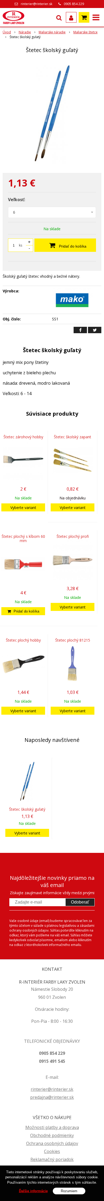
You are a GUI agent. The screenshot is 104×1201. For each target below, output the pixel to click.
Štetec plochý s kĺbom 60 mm (23, 538)
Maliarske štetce (85, 32)
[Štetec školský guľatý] (52, 114)
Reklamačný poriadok (52, 1159)
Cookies (52, 1151)
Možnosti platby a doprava (52, 1127)
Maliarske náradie (52, 32)
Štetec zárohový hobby (23, 436)
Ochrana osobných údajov (52, 1143)
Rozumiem (69, 1191)
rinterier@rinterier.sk (36, 4)
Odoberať (80, 902)
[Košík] (84, 17)
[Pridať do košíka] (23, 611)
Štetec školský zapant (72, 436)
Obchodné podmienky (52, 1135)
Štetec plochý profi (73, 536)
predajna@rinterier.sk (52, 1097)
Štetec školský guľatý (27, 809)
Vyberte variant (23, 507)
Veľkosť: (16, 199)
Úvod (7, 32)
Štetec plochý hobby (23, 640)
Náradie (25, 32)
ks (20, 245)
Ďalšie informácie (33, 1191)
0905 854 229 (74, 4)
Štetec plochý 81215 (72, 640)
